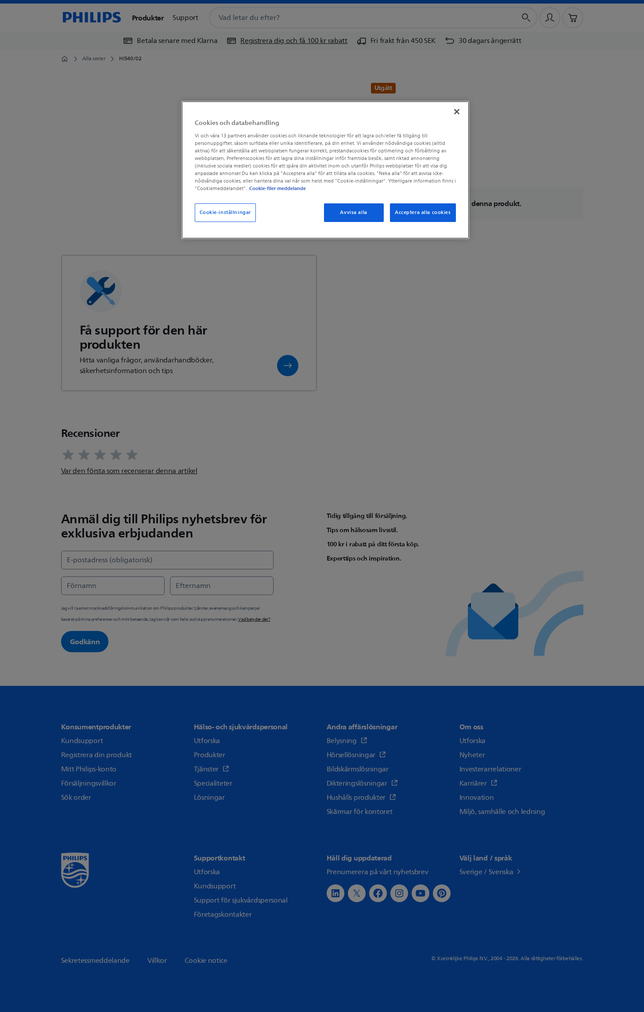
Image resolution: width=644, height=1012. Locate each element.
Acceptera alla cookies (423, 212)
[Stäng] (457, 111)
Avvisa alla (353, 212)
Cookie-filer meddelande (277, 188)
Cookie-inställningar (225, 212)
